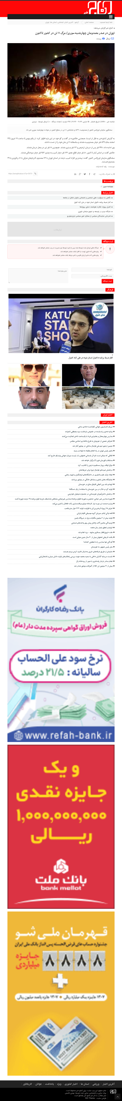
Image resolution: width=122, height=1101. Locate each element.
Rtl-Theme (90, 1098)
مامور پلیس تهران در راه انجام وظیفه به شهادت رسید (93, 450)
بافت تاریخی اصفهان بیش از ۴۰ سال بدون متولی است (93, 537)
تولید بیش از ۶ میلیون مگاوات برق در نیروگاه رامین (93, 518)
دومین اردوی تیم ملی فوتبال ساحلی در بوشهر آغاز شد (92, 446)
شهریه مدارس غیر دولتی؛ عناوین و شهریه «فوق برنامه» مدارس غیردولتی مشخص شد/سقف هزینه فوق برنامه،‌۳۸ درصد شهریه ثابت (64, 499)
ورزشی (95, 1084)
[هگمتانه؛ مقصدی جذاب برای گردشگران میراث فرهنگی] (88, 398)
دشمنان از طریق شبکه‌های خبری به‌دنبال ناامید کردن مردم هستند (88, 551)
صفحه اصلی (89, 22)
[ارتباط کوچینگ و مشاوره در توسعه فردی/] (34, 398)
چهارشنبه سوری (108, 186)
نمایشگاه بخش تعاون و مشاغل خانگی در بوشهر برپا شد (92, 479)
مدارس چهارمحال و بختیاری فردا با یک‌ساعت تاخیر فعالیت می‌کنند (87, 436)
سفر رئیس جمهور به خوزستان (102, 547)
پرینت (99, 38)
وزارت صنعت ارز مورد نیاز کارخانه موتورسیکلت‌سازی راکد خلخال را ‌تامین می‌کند (82, 503)
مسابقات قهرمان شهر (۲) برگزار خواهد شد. (97, 460)
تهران (47, 22)
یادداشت (49, 1084)
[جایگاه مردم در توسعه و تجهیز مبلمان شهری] (88, 375)
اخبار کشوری (71, 1084)
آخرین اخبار (69, 22)
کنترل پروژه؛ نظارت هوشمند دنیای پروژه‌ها (95, 207)
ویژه (59, 1084)
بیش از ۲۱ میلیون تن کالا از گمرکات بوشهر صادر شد (93, 566)
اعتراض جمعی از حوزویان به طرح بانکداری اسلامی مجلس (91, 441)
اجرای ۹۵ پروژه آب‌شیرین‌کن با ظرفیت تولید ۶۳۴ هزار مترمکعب (88, 508)
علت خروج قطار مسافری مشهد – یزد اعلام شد (95, 532)
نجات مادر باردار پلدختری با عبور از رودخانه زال (94, 561)
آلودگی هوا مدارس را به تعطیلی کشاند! (98, 542)
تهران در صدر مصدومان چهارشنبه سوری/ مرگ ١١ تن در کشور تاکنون (75, 33)
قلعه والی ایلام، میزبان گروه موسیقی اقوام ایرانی (95, 513)
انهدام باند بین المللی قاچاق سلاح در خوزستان (95, 484)
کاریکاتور (27, 1084)
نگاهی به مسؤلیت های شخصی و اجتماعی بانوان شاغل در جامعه (87, 197)
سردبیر (34, 121)
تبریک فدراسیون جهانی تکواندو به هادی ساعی (95, 426)
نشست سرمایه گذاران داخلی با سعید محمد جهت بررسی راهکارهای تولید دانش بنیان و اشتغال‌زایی (76, 556)
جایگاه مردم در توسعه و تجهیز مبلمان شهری (94, 211)
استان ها (53, 22)
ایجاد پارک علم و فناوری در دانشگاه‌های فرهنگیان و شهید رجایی (89, 474)
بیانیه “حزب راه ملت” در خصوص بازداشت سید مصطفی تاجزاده (89, 431)
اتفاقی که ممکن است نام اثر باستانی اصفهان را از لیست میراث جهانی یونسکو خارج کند (80, 455)
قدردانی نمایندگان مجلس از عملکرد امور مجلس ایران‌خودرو (89, 216)
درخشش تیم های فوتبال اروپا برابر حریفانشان (96, 470)
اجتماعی (61, 22)
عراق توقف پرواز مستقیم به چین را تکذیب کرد (95, 465)
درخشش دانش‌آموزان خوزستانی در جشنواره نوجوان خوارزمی (90, 494)
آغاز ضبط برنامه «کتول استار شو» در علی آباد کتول (92, 202)
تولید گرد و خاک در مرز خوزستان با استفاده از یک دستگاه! (91, 489)
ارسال (108, 39)
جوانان (38, 1084)
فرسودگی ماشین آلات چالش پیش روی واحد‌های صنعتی (92, 523)
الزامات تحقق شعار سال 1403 (101, 527)
